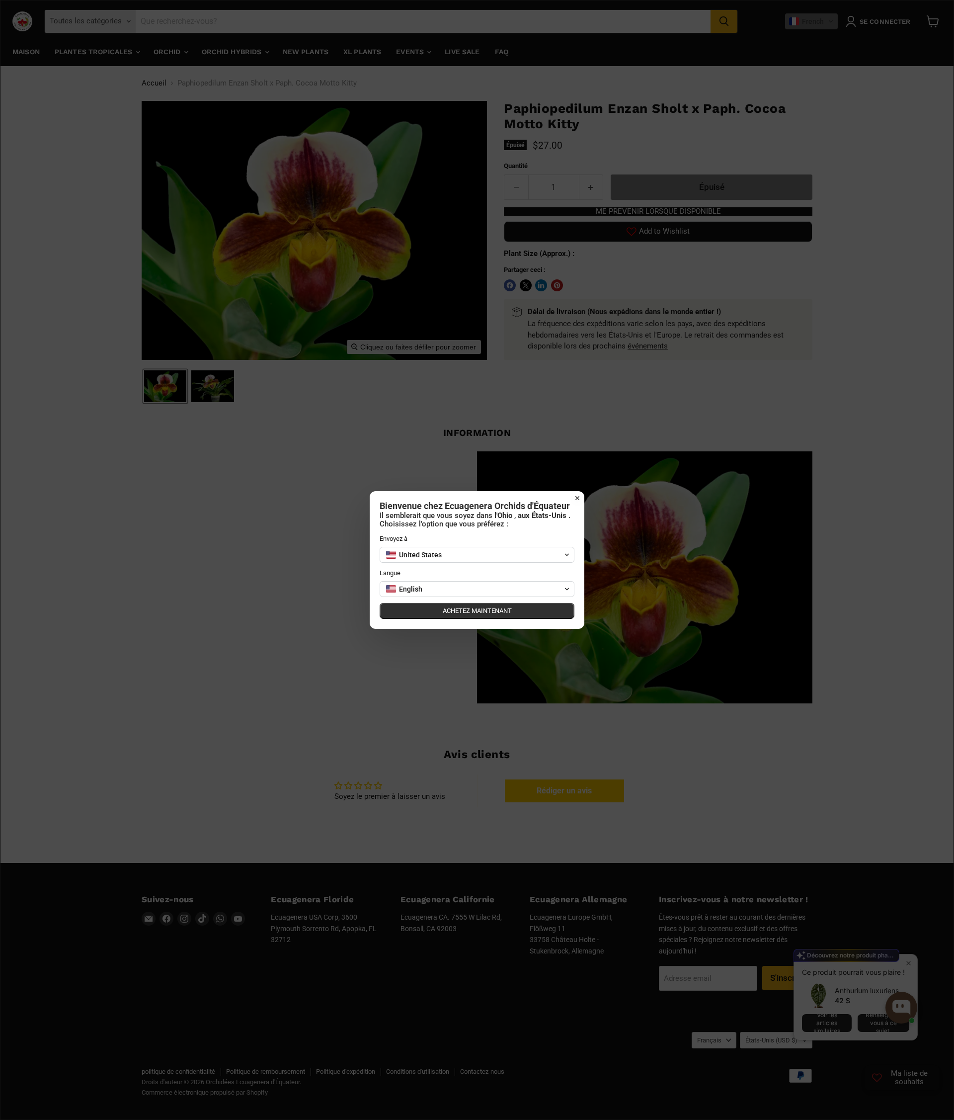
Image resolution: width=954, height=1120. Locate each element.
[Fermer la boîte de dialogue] (577, 498)
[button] (477, 555)
